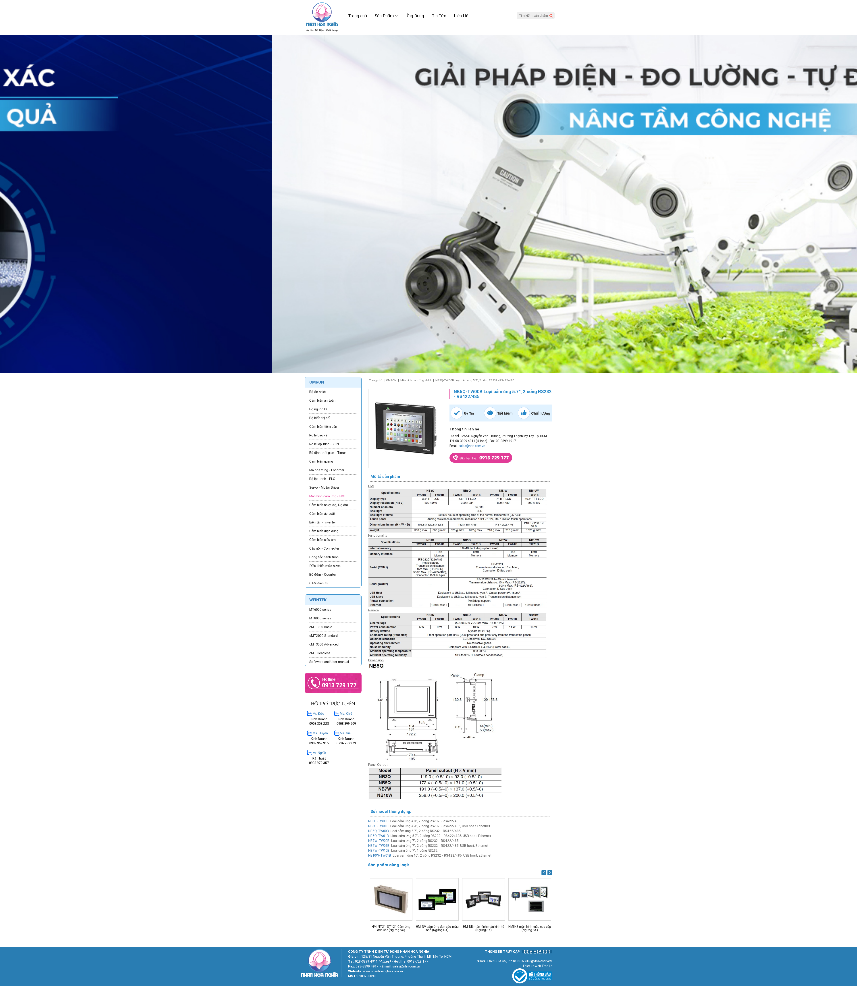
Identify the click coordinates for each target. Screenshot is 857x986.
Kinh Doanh (319, 719)
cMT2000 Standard (323, 636)
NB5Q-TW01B (378, 836)
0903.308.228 (319, 724)
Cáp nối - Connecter (324, 548)
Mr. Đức (318, 714)
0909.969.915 (319, 743)
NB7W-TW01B (378, 846)
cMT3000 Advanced (324, 644)
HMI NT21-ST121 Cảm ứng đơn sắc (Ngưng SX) (529, 928)
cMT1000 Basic (320, 627)
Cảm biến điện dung (323, 531)
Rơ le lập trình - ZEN (324, 444)
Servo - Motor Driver (324, 488)
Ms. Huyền (320, 733)
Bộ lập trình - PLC (322, 479)
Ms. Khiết (347, 714)
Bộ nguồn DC (319, 409)
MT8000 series (320, 618)
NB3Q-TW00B (378, 821)
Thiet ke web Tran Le (537, 966)
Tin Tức (439, 15)
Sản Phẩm (385, 15)
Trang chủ (357, 15)
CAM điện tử (318, 583)
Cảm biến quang (321, 461)
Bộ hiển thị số (319, 418)
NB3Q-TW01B (378, 826)
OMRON (391, 380)
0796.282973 (346, 743)
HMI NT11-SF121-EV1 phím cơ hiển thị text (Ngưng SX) (483, 928)
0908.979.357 (319, 763)
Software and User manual (329, 662)
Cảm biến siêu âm (322, 540)
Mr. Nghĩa (319, 753)
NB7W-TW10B (378, 851)
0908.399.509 (346, 724)
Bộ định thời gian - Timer (327, 453)
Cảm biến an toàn (322, 401)
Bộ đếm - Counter (322, 575)
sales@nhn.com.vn (472, 446)
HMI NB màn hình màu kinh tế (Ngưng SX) (391, 928)
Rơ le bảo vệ (318, 435)
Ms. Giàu (346, 733)
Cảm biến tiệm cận (323, 427)
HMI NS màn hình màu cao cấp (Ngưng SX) (437, 928)
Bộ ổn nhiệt (317, 392)
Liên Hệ (461, 15)
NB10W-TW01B (379, 855)
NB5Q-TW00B (378, 831)
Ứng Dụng (415, 15)
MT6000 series (320, 610)
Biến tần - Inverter (322, 522)
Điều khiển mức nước (325, 566)
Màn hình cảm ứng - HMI (415, 380)
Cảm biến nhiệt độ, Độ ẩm (328, 505)
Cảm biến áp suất (322, 514)
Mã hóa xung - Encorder (326, 470)
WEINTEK (318, 600)
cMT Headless (320, 653)
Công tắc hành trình (324, 557)
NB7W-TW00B (378, 841)
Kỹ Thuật (319, 758)
